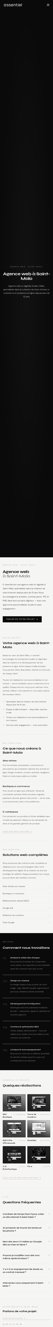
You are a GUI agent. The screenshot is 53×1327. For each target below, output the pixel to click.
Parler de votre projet (21, 619)
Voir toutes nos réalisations (20, 1178)
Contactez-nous (13, 1318)
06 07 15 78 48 (13, 1324)
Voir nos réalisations (16, 832)
